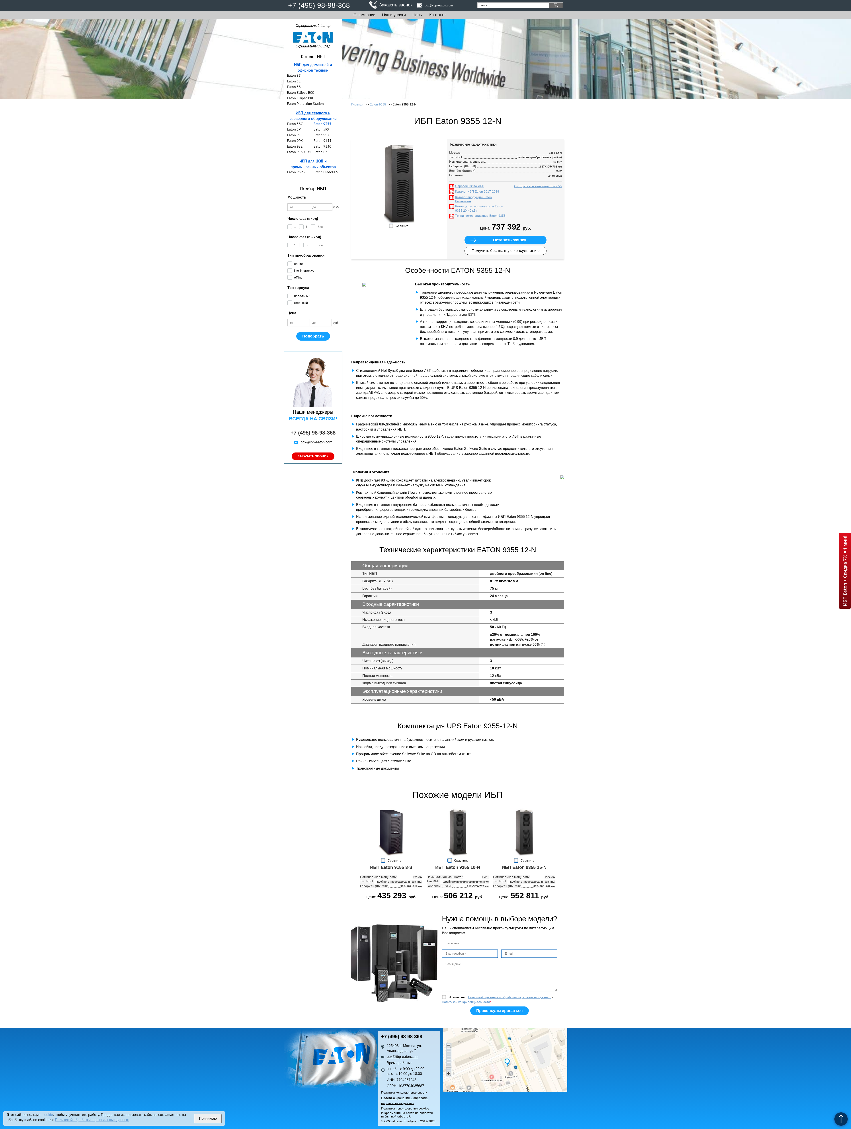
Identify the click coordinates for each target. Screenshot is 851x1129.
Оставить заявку (509, 240)
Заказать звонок (395, 4)
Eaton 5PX (321, 129)
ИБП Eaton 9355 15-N (524, 867)
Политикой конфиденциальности (466, 1002)
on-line (299, 263)
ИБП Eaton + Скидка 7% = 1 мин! (845, 571)
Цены (417, 15)
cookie (48, 1115)
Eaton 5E (294, 81)
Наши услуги (394, 15)
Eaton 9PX (295, 140)
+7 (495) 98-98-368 (319, 5)
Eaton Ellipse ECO (300, 92)
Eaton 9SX (322, 135)
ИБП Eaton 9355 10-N (457, 867)
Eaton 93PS (296, 172)
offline (298, 277)
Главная (357, 104)
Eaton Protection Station (305, 103)
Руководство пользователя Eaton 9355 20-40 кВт (479, 209)
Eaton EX (321, 152)
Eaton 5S (294, 86)
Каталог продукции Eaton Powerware (473, 199)
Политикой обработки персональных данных (92, 1120)
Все (320, 226)
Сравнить (402, 226)
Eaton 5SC (295, 123)
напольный (302, 296)
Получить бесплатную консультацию (506, 250)
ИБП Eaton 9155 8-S (391, 867)
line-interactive (304, 270)
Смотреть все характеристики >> (538, 186)
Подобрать (313, 336)
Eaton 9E (294, 135)
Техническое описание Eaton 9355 (480, 215)
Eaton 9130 (322, 146)
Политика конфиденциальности (404, 1092)
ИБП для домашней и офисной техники (313, 67)
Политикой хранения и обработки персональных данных (509, 997)
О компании (364, 15)
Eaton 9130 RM (299, 152)
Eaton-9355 (378, 104)
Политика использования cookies (405, 1108)
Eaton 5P (294, 129)
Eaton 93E (295, 146)
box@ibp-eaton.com (439, 5)
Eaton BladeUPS (326, 172)
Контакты (437, 15)
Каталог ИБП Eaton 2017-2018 (477, 191)
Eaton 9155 (322, 140)
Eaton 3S (294, 75)
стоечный (301, 302)
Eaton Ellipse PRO (300, 98)
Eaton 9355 (322, 123)
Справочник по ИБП (469, 186)
